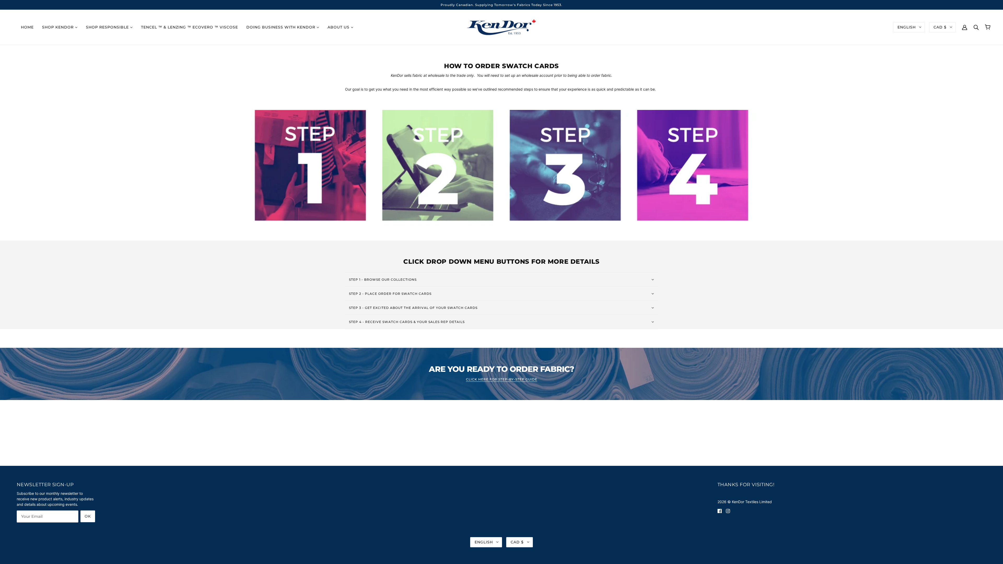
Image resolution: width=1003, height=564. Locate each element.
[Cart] (988, 27)
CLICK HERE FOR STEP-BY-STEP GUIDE (501, 379)
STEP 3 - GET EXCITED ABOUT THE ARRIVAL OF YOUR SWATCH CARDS (413, 308)
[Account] (964, 27)
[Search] (976, 27)
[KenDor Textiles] (501, 27)
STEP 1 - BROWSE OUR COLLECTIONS (383, 279)
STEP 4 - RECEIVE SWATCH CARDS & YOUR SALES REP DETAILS (407, 322)
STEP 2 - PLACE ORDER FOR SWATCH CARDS (390, 294)
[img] (719, 510)
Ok (88, 516)
